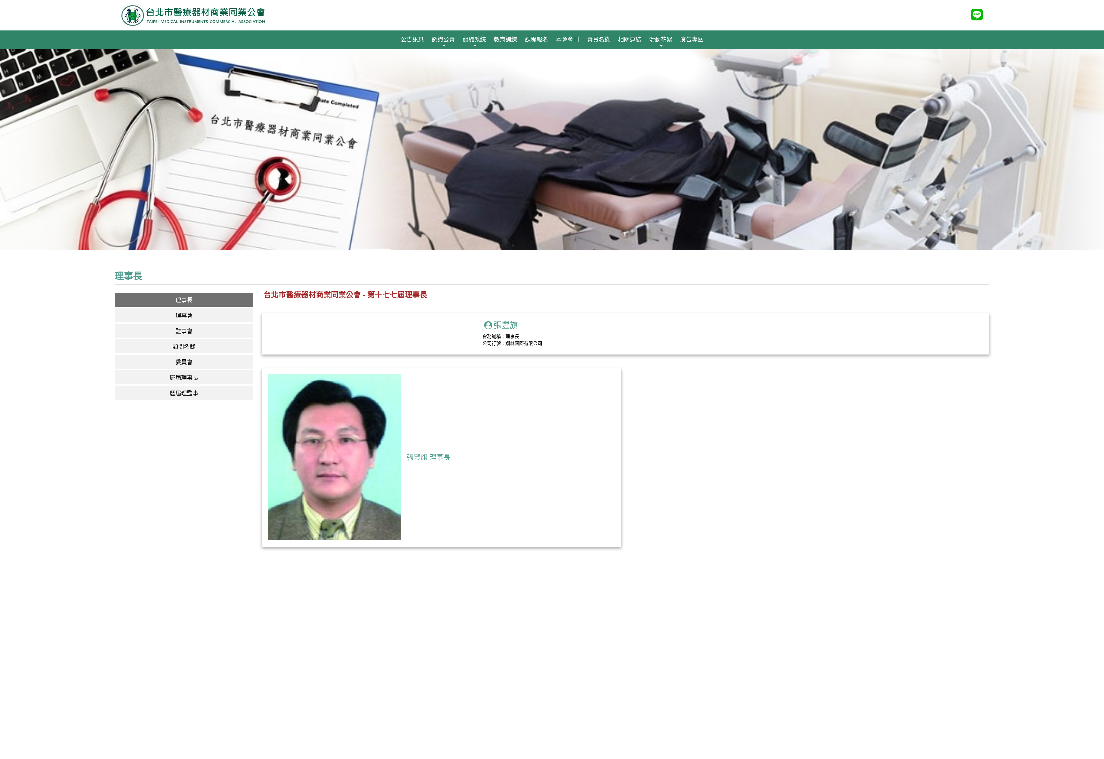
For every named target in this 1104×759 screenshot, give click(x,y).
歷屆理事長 (184, 378)
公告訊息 (412, 39)
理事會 (184, 316)
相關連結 (629, 39)
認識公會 (443, 39)
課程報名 (536, 39)
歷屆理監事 (184, 393)
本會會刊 (567, 39)
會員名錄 (598, 39)
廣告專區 (691, 39)
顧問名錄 (183, 347)
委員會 (184, 362)
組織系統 (474, 39)
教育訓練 (505, 39)
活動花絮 (660, 39)
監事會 (184, 331)
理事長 (184, 300)
